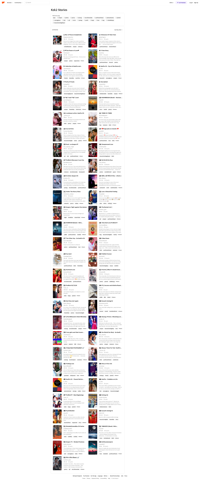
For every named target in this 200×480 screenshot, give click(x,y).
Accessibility (103, 478)
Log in (191, 2)
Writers (105, 476)
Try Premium (182, 2)
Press (126, 476)
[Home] (3, 2)
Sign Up (196, 2)
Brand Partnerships (115, 476)
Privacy (88, 478)
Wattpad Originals (77, 476)
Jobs (122, 476)
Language (100, 476)
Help (109, 478)
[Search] (26, 2)
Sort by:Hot (117, 30)
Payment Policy (95, 478)
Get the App (93, 476)
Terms (83, 478)
